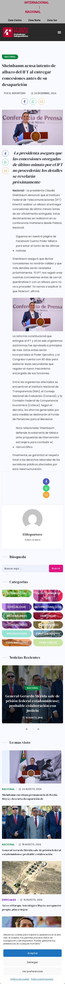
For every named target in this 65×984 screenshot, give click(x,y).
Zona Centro (15, 20)
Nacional (17, 615)
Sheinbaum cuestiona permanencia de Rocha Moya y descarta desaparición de (29, 797)
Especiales (17, 607)
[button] (59, 32)
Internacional (48, 607)
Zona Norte (34, 20)
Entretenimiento (48, 595)
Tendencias (48, 624)
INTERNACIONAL (36, 2)
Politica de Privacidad (42, 979)
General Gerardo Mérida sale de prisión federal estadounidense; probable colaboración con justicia (32, 703)
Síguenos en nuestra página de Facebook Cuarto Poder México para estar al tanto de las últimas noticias (37, 243)
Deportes (16, 593)
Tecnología (17, 624)
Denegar (32, 962)
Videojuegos (17, 633)
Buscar (56, 568)
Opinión (48, 615)
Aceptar (33, 953)
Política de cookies (19, 979)
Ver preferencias (32, 971)
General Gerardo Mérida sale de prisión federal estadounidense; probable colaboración (31, 852)
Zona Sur (52, 20)
